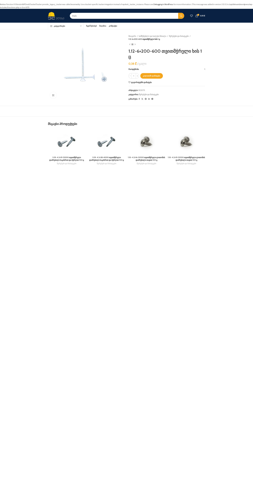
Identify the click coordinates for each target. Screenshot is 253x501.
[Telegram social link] (152, 99)
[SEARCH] (181, 16)
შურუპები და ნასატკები (179, 36)
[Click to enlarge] (53, 95)
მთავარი (132, 36)
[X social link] (142, 99)
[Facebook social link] (139, 99)
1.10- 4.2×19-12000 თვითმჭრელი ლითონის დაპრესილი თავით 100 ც (186, 158)
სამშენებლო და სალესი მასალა (152, 36)
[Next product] (135, 44)
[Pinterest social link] (145, 99)
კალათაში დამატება (151, 76)
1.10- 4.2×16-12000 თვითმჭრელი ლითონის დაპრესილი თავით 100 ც (146, 158)
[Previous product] (129, 44)
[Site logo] (57, 15)
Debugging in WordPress (163, 4)
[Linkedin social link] (149, 99)
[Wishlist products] (191, 15)
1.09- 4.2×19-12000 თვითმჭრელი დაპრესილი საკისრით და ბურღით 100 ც (66, 158)
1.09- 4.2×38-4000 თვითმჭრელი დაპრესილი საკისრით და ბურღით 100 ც (106, 158)
